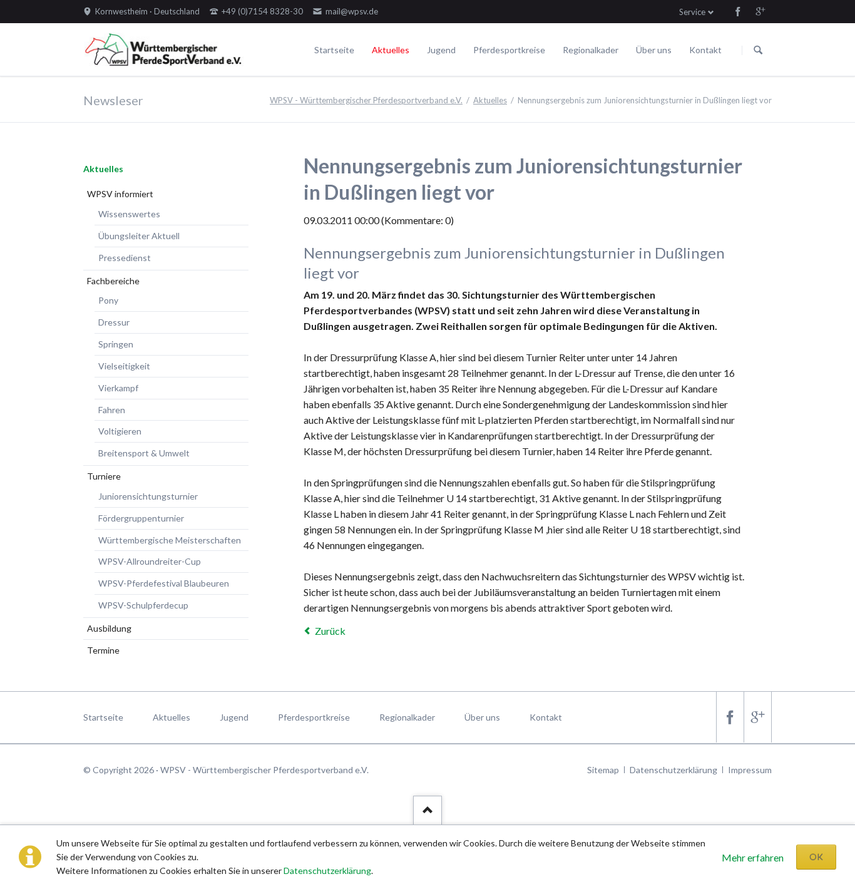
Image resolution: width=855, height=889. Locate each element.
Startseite (334, 49)
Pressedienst (124, 257)
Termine (103, 650)
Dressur (114, 322)
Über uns (654, 49)
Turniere (104, 476)
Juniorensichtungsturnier (148, 496)
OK (816, 856)
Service (692, 12)
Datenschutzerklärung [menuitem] (673, 769)
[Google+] (760, 11)
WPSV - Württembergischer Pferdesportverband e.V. (366, 100)
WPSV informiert (120, 193)
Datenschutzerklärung (327, 870)
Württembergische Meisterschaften (169, 540)
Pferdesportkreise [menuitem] (314, 717)
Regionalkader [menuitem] (407, 717)
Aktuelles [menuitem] (171, 717)
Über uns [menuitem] (482, 717)
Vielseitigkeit (124, 366)
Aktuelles (390, 49)
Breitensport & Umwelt (144, 453)
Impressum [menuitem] (750, 769)
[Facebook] (738, 11)
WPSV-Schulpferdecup (143, 605)
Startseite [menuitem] (103, 717)
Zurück (330, 631)
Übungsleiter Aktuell (139, 235)
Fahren (111, 409)
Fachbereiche (113, 280)
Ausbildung (109, 628)
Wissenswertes (129, 213)
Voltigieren (119, 431)
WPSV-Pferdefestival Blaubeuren (163, 583)
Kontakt (705, 49)
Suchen (758, 50)
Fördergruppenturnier (141, 518)
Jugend (441, 49)
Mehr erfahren (753, 857)
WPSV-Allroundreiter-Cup (149, 561)
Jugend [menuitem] (234, 717)
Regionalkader (590, 49)
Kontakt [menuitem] (546, 717)
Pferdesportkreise (509, 49)
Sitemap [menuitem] (603, 769)
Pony (108, 300)
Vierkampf (118, 388)
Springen (115, 344)
